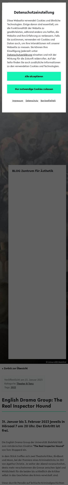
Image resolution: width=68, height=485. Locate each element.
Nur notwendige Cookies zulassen (34, 89)
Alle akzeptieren (34, 76)
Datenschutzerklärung (19, 54)
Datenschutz (32, 100)
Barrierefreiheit (48, 100)
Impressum (17, 100)
